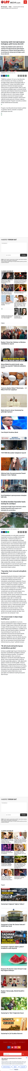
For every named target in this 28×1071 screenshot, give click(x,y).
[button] (21, 76)
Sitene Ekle (14, 1043)
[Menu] (25, 2)
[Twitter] (4, 76)
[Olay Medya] (10, 2)
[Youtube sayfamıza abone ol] (12, 1047)
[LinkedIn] (6, 76)
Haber (10, 6)
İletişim (15, 1042)
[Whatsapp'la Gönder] (8, 76)
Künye (10, 1042)
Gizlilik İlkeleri (21, 1042)
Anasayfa (5, 6)
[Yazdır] (19, 76)
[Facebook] (2, 76)
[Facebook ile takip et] (9, 1047)
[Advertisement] (14, 25)
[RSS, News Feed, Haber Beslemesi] (19, 1047)
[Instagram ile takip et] (15, 1047)
